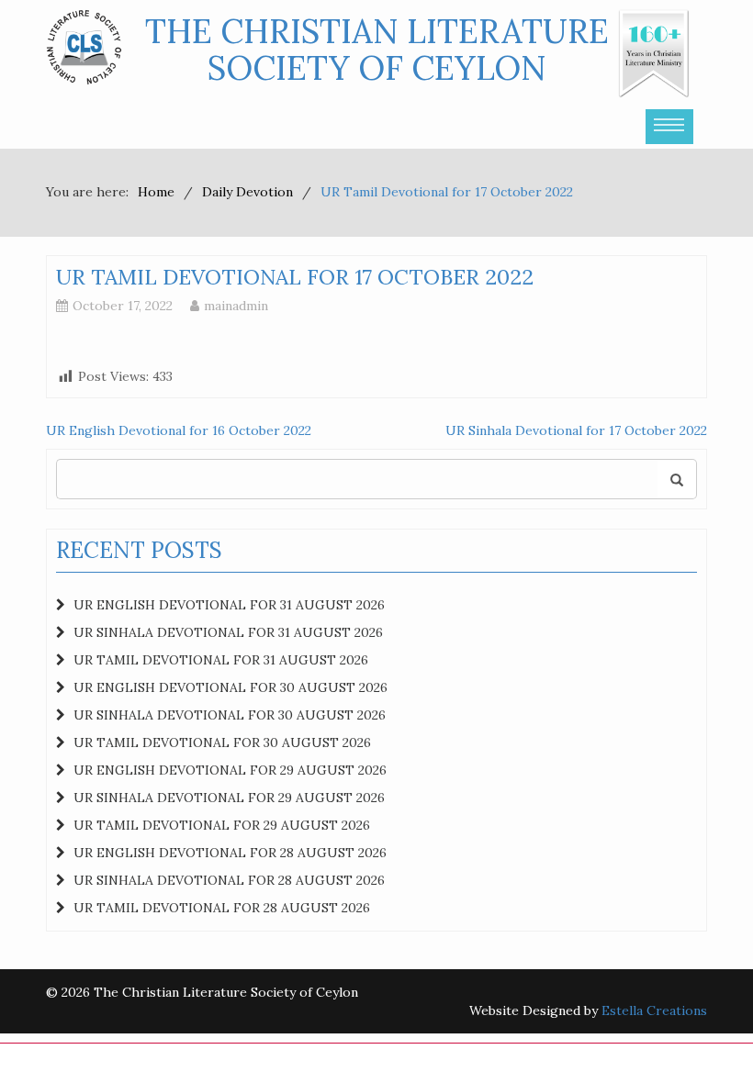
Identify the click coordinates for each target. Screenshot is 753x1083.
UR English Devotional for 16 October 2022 (178, 430)
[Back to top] (701, 1031)
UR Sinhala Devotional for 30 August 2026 (229, 715)
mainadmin (236, 305)
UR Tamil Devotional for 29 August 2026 (221, 825)
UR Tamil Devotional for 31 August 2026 (220, 660)
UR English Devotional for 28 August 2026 (230, 852)
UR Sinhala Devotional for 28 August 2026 (229, 880)
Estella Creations (654, 1010)
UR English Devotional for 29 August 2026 (230, 770)
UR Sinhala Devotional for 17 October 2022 (576, 430)
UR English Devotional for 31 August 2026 (229, 605)
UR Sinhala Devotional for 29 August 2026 (229, 797)
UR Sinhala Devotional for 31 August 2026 (228, 632)
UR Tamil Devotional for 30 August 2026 (222, 742)
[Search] (676, 479)
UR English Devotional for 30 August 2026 (230, 687)
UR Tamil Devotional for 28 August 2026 (221, 907)
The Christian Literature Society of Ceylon (377, 49)
